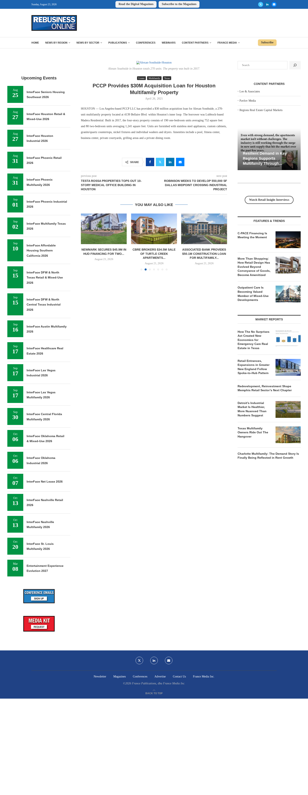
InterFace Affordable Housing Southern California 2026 (41, 250)
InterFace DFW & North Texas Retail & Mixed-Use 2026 (45, 277)
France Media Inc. (204, 676)
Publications (117, 42)
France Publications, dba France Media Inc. (158, 683)
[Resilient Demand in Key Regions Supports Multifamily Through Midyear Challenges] (269, 149)
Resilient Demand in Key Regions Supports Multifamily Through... (265, 158)
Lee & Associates (249, 91)
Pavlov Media (247, 100)
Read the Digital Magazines (136, 4)
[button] (86, 241)
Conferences (145, 42)
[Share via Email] (180, 162)
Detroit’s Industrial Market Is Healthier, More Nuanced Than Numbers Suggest (252, 409)
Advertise (160, 676)
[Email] (274, 4)
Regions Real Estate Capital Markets (260, 110)
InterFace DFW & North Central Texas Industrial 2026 (44, 304)
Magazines (119, 676)
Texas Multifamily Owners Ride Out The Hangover (253, 432)
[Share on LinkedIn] (170, 162)
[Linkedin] (267, 4)
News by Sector (87, 42)
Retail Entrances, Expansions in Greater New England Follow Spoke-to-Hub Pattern (253, 367)
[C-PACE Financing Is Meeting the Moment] (288, 239)
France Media (227, 42)
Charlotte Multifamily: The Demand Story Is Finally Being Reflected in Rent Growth (268, 456)
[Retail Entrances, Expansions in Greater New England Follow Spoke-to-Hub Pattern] (288, 367)
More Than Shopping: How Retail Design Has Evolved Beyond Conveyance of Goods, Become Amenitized (254, 267)
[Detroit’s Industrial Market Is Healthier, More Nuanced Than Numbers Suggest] (288, 409)
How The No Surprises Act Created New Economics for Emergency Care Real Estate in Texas (253, 340)
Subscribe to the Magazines (179, 4)
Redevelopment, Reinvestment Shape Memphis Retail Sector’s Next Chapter (265, 388)
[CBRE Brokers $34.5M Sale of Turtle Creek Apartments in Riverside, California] (154, 229)
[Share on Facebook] (150, 162)
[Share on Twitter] (160, 162)
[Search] (295, 65)
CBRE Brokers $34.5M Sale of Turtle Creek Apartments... (153, 254)
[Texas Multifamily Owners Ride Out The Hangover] (288, 434)
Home (35, 42)
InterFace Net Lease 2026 (45, 481)
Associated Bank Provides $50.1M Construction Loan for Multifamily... (204, 254)
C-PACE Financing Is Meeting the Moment (252, 235)
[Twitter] (260, 4)
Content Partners (195, 42)
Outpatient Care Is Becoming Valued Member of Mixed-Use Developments (253, 294)
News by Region (56, 42)
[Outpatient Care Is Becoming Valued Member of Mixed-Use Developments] (288, 294)
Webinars (169, 42)
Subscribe (267, 42)
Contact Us (179, 676)
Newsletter (100, 676)
